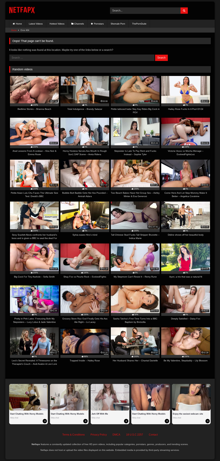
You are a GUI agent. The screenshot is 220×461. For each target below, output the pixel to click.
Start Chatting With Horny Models (26, 414)
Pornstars (99, 23)
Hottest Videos (57, 23)
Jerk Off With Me (99, 414)
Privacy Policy (99, 434)
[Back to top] (210, 451)
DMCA (116, 434)
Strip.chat (14, 418)
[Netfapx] (22, 11)
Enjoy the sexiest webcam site (188, 414)
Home (19, 23)
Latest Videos (36, 23)
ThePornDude (139, 23)
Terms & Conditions (73, 434)
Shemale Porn (118, 23)
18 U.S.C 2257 (134, 434)
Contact (153, 434)
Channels (79, 23)
